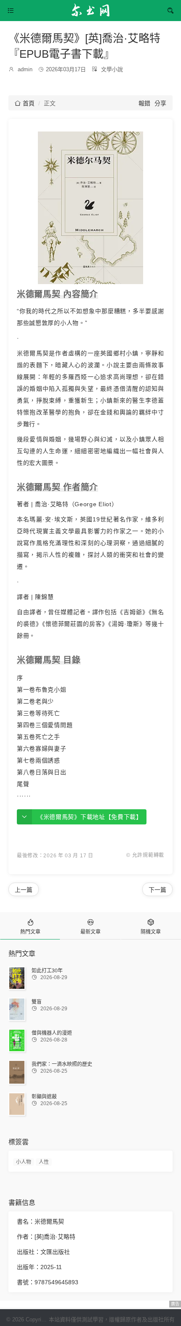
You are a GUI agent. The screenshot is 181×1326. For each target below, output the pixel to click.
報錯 (144, 103)
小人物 (23, 1162)
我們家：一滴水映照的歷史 (62, 1064)
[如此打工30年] (16, 978)
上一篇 (23, 889)
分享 (160, 103)
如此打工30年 (47, 971)
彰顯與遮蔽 (44, 1097)
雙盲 (37, 1002)
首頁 (25, 103)
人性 (44, 1162)
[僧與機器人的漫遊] (16, 1040)
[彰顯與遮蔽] (16, 1104)
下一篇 (157, 889)
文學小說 (112, 69)
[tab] (30, 925)
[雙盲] (16, 1009)
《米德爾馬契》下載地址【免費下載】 (89, 816)
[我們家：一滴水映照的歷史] (16, 1072)
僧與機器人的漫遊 (52, 1033)
